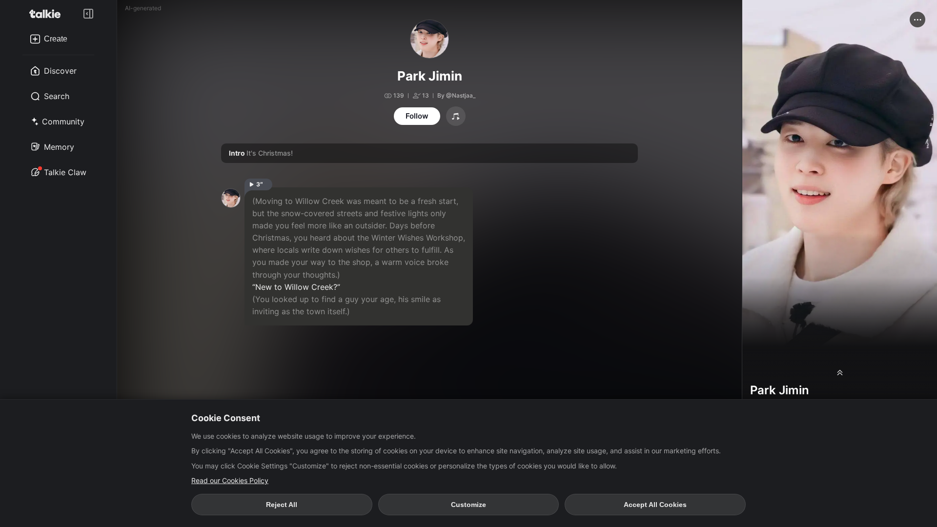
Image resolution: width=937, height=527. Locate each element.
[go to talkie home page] (47, 13)
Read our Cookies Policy (229, 480)
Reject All (281, 504)
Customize (468, 504)
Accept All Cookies (655, 504)
